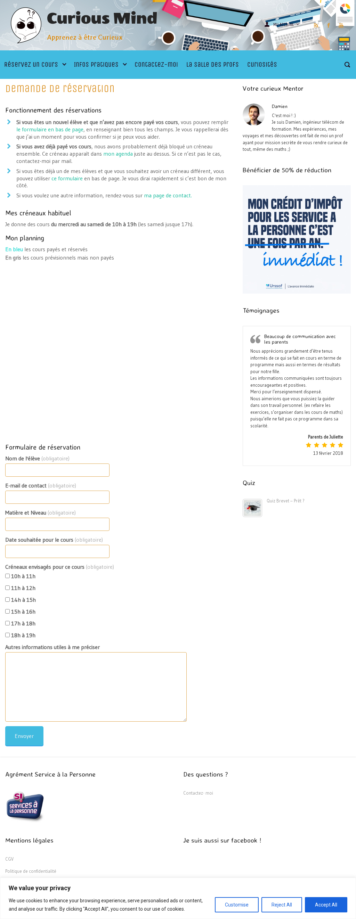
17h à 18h (22, 623)
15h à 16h (22, 611)
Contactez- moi (198, 793)
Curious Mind (102, 18)
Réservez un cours (31, 64)
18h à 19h (22, 635)
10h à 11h (22, 576)
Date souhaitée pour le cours (54, 539)
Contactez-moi (156, 64)
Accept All (326, 905)
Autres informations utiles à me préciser (52, 646)
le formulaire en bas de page (49, 129)
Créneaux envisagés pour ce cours (59, 566)
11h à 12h (22, 587)
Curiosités (262, 64)
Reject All (282, 905)
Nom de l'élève (37, 458)
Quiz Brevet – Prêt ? (286, 500)
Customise (237, 905)
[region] (178, 898)
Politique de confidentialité (30, 871)
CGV (9, 859)
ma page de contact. (168, 195)
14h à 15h (23, 599)
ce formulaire (67, 178)
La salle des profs (212, 64)
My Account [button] (283, 24)
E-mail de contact (40, 485)
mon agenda (118, 153)
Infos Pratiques (96, 64)
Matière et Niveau (40, 512)
